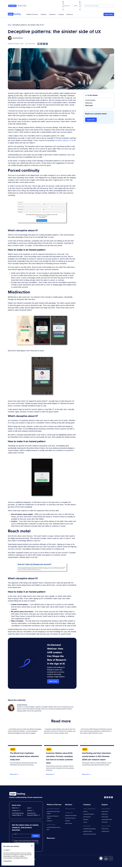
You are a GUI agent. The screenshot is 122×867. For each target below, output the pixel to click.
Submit (36, 836)
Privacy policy (105, 816)
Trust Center (104, 822)
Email (15, 834)
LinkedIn (109, 797)
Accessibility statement (88, 814)
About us (85, 811)
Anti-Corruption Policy (107, 819)
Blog (9, 25)
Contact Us (67, 5)
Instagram (107, 797)
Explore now (91, 119)
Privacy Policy (35, 843)
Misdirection (88, 102)
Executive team (87, 816)
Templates (67, 820)
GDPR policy (105, 814)
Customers (52, 14)
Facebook (105, 797)
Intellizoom (49, 820)
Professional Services (70, 818)
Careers (29, 810)
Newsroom (85, 819)
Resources (70, 14)
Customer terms (105, 831)
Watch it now (53, 681)
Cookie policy (105, 811)
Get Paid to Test (22, 5)
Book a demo (109, 14)
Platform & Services (32, 14)
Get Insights (12, 5)
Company (61, 14)
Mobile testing (68, 823)
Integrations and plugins (71, 815)
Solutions (43, 14)
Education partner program (89, 834)
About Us (14, 808)
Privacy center (105, 828)
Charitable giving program (89, 828)
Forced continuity (90, 100)
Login (28, 808)
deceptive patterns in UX (64, 140)
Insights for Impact (87, 831)
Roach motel (89, 105)
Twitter (112, 797)
